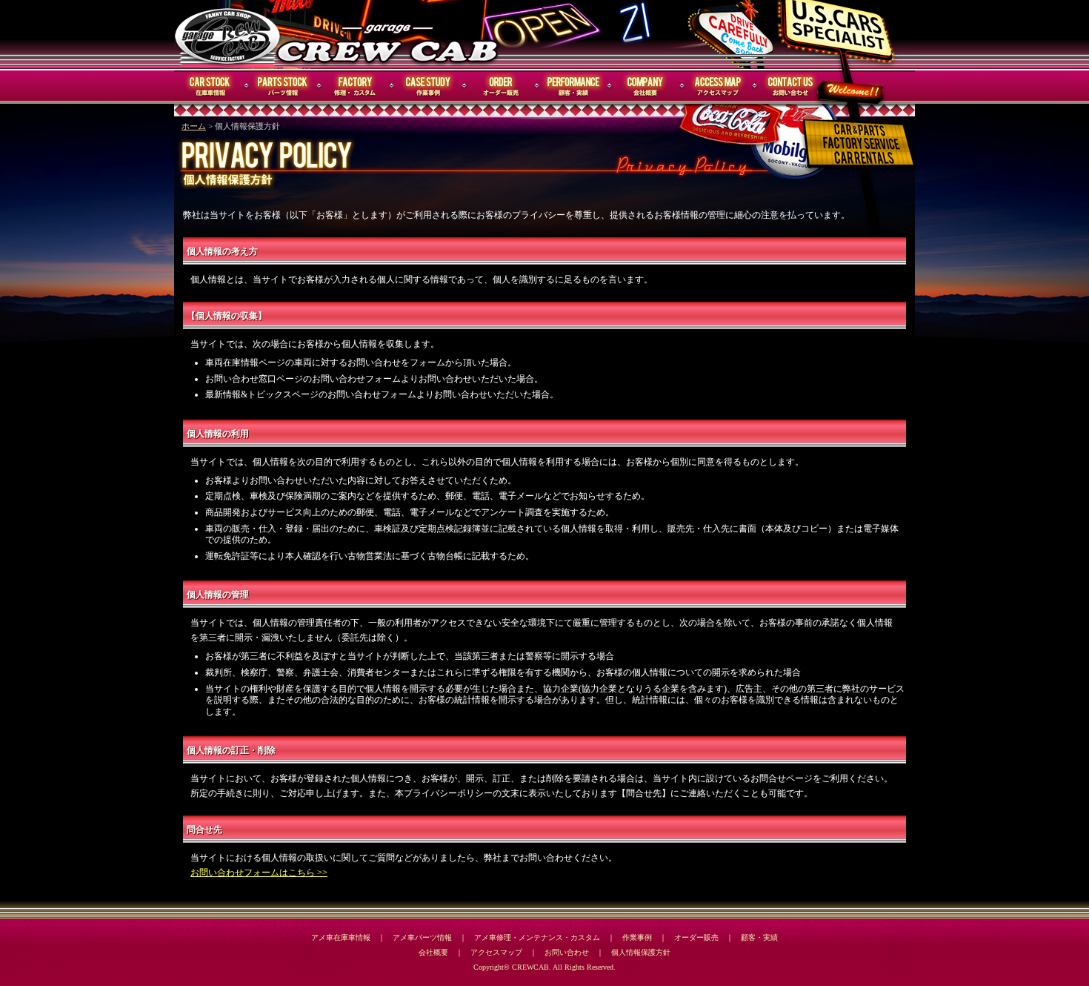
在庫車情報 (210, 86)
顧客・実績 (573, 86)
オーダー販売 (500, 86)
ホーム (194, 126)
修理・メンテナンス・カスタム (355, 86)
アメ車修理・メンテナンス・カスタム (537, 937)
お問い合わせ (791, 86)
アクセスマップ (718, 86)
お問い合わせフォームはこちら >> (258, 872)
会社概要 (646, 86)
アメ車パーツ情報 (422, 937)
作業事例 (428, 86)
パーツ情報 (283, 86)
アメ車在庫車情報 (340, 937)
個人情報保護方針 (640, 952)
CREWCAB (228, 34)
